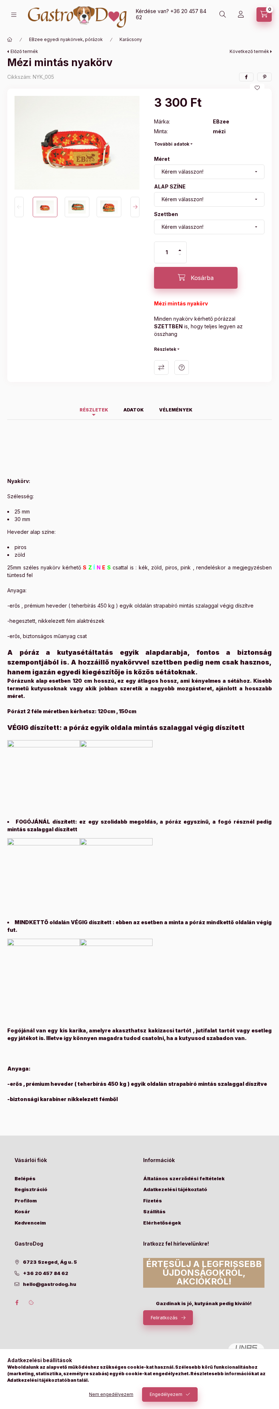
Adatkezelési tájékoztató (175, 1189)
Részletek (165, 349)
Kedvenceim (30, 1223)
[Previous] (19, 207)
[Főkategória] (9, 39)
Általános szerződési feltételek (184, 1178)
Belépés (25, 1178)
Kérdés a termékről (181, 367)
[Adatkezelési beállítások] (31, 1302)
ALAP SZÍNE (170, 186)
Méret (162, 159)
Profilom (26, 1200)
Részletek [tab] (94, 410)
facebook (16, 1302)
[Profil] (241, 14)
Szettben (166, 214)
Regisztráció (31, 1189)
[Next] (135, 207)
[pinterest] (264, 77)
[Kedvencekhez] (257, 88)
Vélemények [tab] (176, 410)
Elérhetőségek (162, 1223)
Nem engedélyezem (111, 1394)
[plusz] (180, 247)
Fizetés (152, 1200)
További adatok (171, 144)
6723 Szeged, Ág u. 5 (50, 1262)
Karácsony (131, 39)
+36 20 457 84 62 (171, 14)
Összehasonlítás (161, 367)
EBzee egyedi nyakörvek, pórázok (66, 39)
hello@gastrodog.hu (49, 1284)
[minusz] (180, 257)
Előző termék (24, 51)
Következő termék (249, 51)
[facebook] (246, 77)
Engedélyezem (166, 1394)
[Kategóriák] (13, 14)
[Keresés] (222, 14)
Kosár (22, 1211)
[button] (77, 143)
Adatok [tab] (134, 410)
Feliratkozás (164, 1317)
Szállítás (154, 1211)
